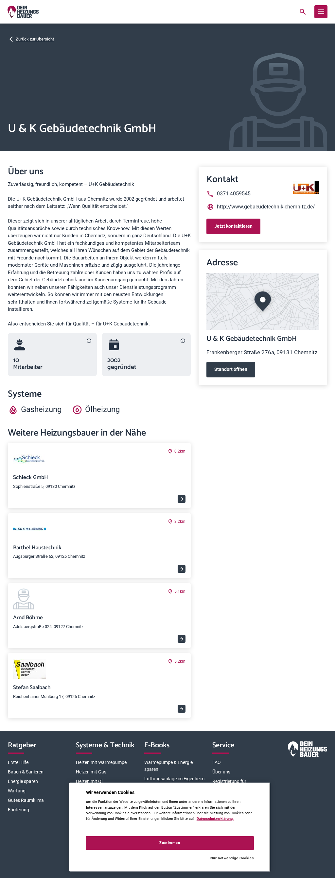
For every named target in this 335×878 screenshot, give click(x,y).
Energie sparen (23, 781)
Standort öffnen (230, 369)
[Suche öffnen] (302, 11)
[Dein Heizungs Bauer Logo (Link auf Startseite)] (23, 12)
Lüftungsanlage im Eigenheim (174, 778)
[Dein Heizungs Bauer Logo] (307, 750)
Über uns (221, 771)
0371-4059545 (234, 194)
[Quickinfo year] (183, 341)
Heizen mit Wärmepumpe (101, 762)
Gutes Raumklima (26, 800)
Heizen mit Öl (89, 781)
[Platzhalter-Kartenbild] (262, 301)
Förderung (18, 809)
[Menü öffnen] (320, 11)
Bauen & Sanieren (26, 771)
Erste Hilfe (18, 762)
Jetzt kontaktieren (233, 226)
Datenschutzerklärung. (215, 818)
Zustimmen (169, 842)
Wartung (17, 790)
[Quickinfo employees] (89, 341)
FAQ (216, 762)
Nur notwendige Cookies (232, 858)
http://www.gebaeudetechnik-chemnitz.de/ (266, 207)
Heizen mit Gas (91, 771)
